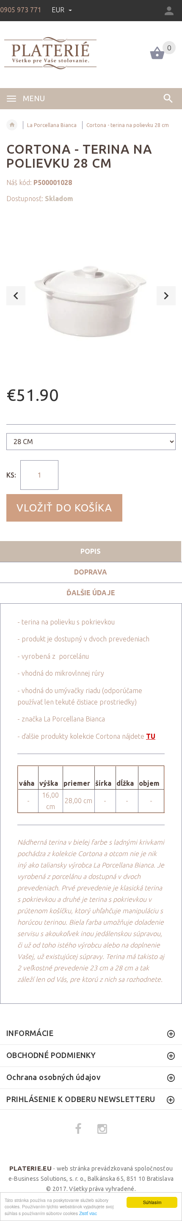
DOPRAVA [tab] (90, 572)
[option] (91, 295)
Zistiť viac (88, 1213)
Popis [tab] (90, 551)
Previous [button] (15, 295)
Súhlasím (152, 1202)
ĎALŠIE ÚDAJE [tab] (90, 593)
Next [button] (166, 295)
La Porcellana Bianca (52, 125)
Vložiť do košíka (64, 508)
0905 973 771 (20, 10)
